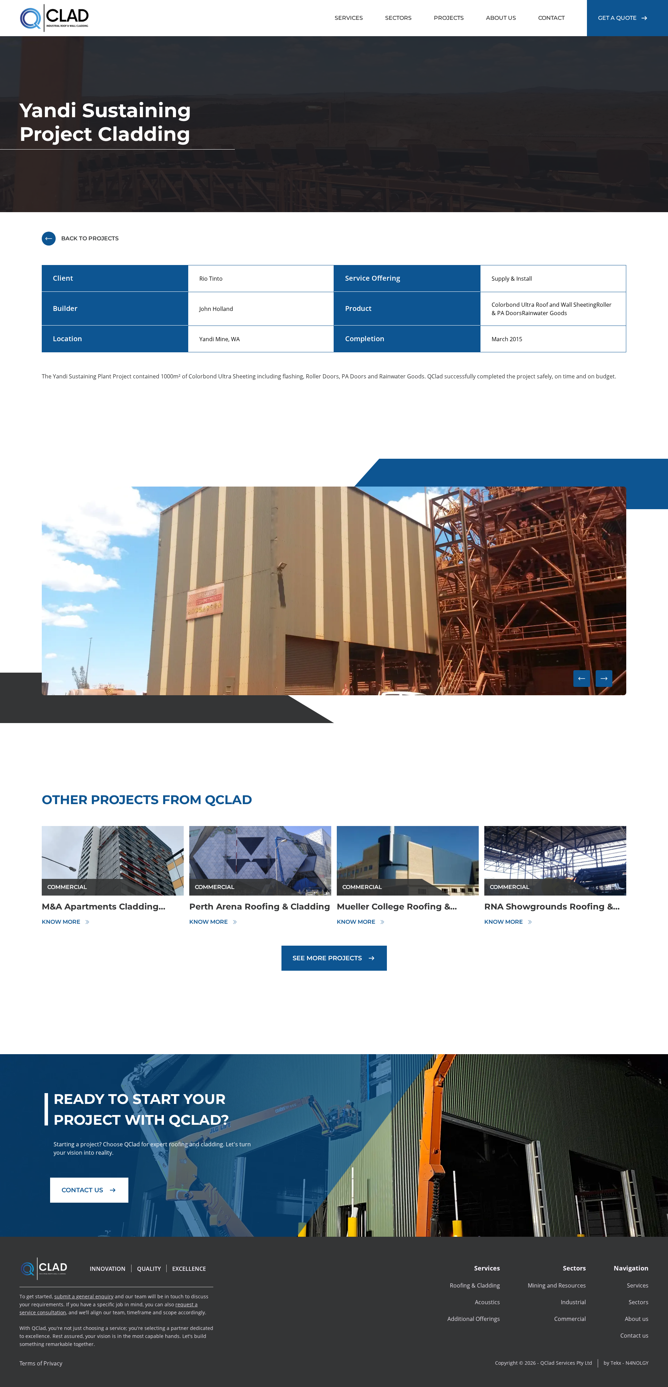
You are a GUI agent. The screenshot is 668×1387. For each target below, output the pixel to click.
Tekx (616, 1363)
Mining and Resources (557, 1285)
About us (637, 1319)
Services (638, 1285)
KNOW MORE (61, 922)
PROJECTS (449, 18)
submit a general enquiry (83, 1296)
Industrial (573, 1302)
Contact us (634, 1335)
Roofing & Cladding (475, 1285)
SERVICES (349, 18)
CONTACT (551, 18)
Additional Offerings (473, 1319)
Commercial (570, 1319)
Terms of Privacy (40, 1363)
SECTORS (398, 18)
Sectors (639, 1302)
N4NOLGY (637, 1363)
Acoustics (487, 1302)
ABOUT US (501, 18)
